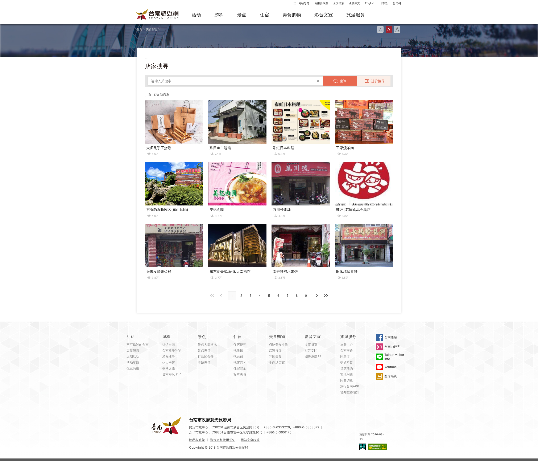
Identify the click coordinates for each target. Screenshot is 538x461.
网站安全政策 (250, 440)
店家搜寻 (275, 350)
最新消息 (133, 350)
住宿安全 (239, 368)
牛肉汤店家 (277, 362)
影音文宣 (323, 14)
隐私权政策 (197, 440)
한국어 (397, 3)
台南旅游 (390, 337)
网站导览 (303, 3)
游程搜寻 (168, 356)
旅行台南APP (349, 386)
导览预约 (346, 368)
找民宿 (238, 356)
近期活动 (133, 356)
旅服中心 (346, 345)
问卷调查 (346, 380)
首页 (139, 29)
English (369, 3)
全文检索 (338, 3)
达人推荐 (168, 362)
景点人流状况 (207, 345)
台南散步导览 (171, 350)
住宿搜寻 (239, 345)
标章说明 (239, 374)
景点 (241, 14)
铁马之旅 (168, 368)
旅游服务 (355, 14)
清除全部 (318, 81)
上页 (316, 295)
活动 (196, 14)
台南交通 (346, 350)
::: (294, 3)
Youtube (390, 367)
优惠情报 (133, 368)
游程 (219, 14)
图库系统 (311, 356)
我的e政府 (362, 447)
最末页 (326, 295)
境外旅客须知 (349, 392)
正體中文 (354, 3)
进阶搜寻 (378, 81)
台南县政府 (321, 3)
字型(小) (380, 29)
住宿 (264, 14)
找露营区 (239, 362)
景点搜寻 (204, 350)
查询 (343, 81)
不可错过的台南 (138, 345)
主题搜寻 (204, 362)
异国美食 (275, 356)
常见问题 (346, 374)
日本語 (384, 3)
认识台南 (168, 345)
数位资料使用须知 (222, 440)
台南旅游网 (157, 14)
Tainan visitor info (394, 357)
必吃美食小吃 (278, 345)
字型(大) (397, 29)
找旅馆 (238, 350)
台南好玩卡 (170, 374)
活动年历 (133, 362)
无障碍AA (377, 447)
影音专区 (311, 350)
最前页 (212, 295)
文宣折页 (311, 345)
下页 (221, 295)
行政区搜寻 (206, 356)
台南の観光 (392, 347)
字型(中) (389, 29)
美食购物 (291, 14)
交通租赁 (346, 362)
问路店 (345, 356)
